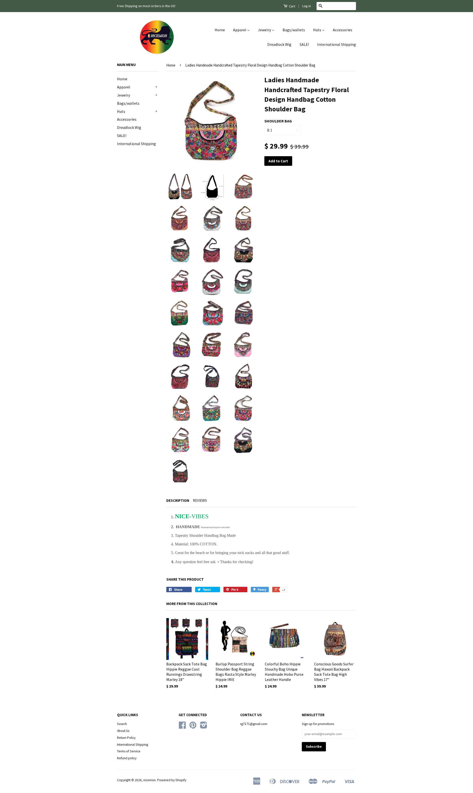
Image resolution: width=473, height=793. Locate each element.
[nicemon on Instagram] (203, 727)
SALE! (304, 44)
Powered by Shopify (171, 780)
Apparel (240, 29)
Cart (291, 6)
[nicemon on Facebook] (182, 727)
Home (220, 29)
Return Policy (126, 738)
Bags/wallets (294, 29)
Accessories (342, 29)
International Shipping (336, 44)
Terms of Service (128, 751)
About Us (123, 731)
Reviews (200, 500)
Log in (306, 6)
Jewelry (265, 29)
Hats (317, 29)
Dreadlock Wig (279, 44)
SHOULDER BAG (278, 120)
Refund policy (126, 758)
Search (122, 724)
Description (177, 500)
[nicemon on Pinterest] (193, 727)
